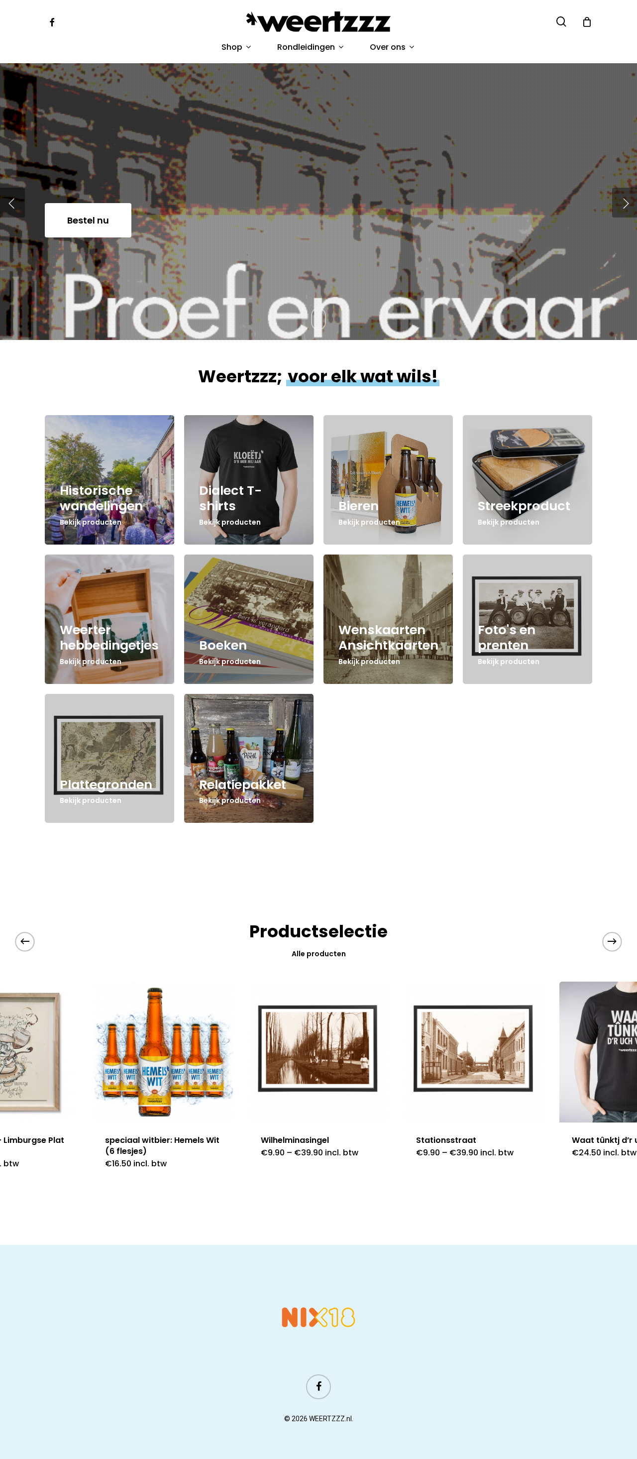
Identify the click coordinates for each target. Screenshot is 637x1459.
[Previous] (25, 941)
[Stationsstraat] (474, 1052)
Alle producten (319, 954)
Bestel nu (88, 220)
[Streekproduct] (527, 480)
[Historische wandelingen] (109, 480)
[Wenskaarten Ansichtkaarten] (388, 619)
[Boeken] (249, 619)
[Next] (612, 941)
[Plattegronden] (109, 758)
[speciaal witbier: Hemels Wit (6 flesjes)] (163, 1052)
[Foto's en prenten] (527, 619)
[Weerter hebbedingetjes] (109, 619)
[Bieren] (388, 480)
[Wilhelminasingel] (318, 1052)
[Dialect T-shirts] (249, 480)
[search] (561, 21)
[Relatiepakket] (249, 758)
